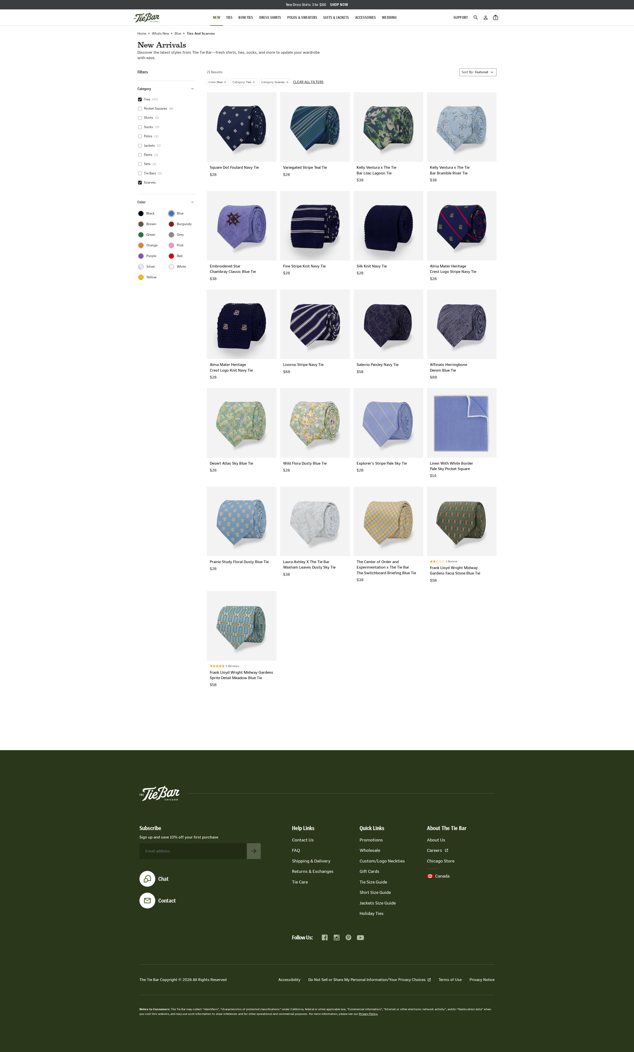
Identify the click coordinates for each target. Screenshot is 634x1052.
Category (144, 88)
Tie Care (300, 882)
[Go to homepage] (146, 18)
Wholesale (370, 850)
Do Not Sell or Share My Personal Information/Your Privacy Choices (367, 979)
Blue (178, 34)
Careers (434, 850)
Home (141, 34)
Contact (167, 901)
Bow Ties (245, 17)
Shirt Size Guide (375, 892)
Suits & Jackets (336, 17)
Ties (229, 17)
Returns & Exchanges (313, 871)
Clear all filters (308, 82)
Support (460, 17)
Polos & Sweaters (302, 17)
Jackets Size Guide (378, 903)
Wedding (389, 17)
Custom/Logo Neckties (382, 861)
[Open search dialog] (476, 17)
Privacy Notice (482, 979)
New (216, 17)
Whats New (160, 34)
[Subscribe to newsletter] (254, 851)
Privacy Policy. (368, 1014)
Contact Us (303, 840)
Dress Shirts (270, 17)
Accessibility (289, 979)
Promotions (371, 840)
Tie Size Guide (373, 882)
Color (141, 202)
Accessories (365, 17)
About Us (436, 840)
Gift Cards (369, 871)
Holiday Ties (372, 913)
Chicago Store (440, 861)
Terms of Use (450, 979)
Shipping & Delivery (311, 861)
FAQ (296, 850)
